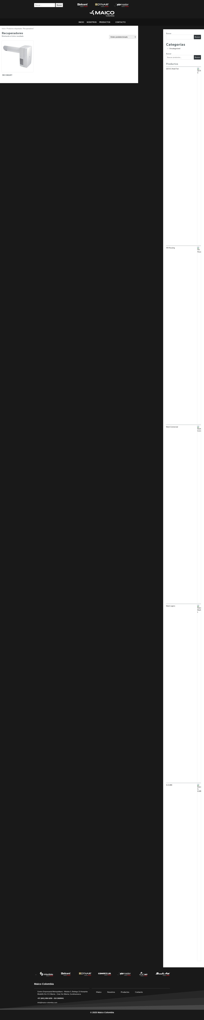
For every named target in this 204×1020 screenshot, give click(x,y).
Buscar (168, 33)
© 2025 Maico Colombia (102, 1012)
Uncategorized (174, 48)
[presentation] (36, 974)
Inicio (3, 29)
